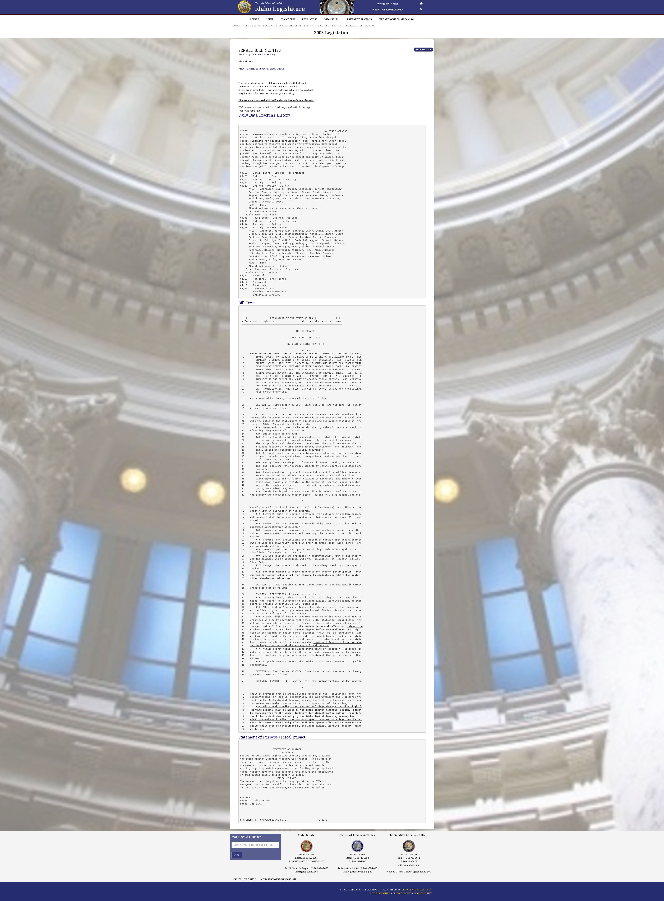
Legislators (309, 19)
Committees (287, 19)
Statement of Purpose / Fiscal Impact (264, 68)
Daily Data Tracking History (260, 54)
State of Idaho (387, 4)
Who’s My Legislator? (387, 9)
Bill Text (249, 61)
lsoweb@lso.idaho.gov (418, 871)
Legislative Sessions (359, 19)
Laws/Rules (331, 19)
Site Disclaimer (380, 893)
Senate (254, 19)
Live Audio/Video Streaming (396, 19)
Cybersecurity (423, 893)
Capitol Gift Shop (244, 879)
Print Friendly (423, 49)
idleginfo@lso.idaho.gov (358, 871)
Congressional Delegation (278, 879)
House (270, 19)
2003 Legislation (330, 25)
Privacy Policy (402, 893)
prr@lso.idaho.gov (307, 871)
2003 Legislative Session (296, 25)
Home (236, 25)
